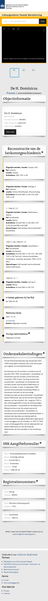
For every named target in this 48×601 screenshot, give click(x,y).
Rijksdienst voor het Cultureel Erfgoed (18, 561)
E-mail (6, 580)
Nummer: (7, 467)
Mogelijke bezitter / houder (16, 167)
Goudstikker (10, 321)
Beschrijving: (9, 116)
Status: (7, 457)
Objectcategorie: (10, 123)
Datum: (7, 470)
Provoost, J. (12, 93)
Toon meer (10, 132)
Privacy (6, 591)
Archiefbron (10, 175)
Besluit (8, 323)
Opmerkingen (11, 228)
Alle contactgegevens (11, 583)
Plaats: (7, 463)
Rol (7, 170)
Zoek (42, 21)
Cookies (7, 593)
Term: (6, 492)
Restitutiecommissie (11, 569)
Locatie (9, 173)
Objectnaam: (9, 126)
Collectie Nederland (27, 554)
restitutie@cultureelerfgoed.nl (24, 534)
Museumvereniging (11, 572)
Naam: (6, 454)
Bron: (6, 460)
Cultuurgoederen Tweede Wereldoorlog (22, 15)
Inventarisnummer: (11, 120)
